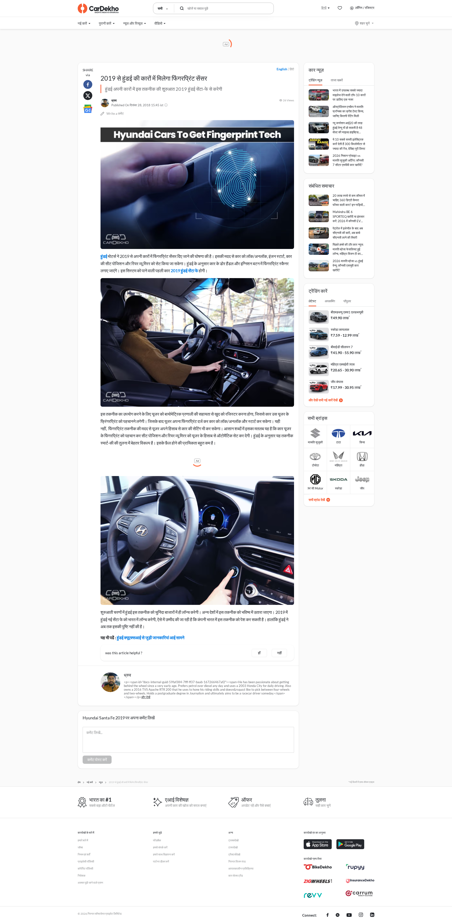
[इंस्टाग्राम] (361, 915)
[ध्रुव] (105, 103)
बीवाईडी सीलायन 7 (342, 347)
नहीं (279, 653)
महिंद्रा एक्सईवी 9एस (343, 364)
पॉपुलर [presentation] (347, 301)
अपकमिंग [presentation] (330, 301)
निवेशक (81, 875)
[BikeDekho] (318, 867)
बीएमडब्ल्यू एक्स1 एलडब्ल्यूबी (347, 312)
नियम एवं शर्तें (84, 854)
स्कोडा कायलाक (340, 329)
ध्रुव (114, 100)
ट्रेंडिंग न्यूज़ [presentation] (315, 80)
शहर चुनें (365, 23)
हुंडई (104, 256)
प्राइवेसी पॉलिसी (86, 861)
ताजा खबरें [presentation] (337, 80)
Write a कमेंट (115, 113)
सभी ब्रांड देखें (317, 500)
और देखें (145, 697)
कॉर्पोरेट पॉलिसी (85, 868)
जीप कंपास (337, 382)
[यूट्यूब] (349, 915)
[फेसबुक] (328, 915)
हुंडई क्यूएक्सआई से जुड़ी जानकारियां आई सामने (150, 637)
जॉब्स (80, 847)
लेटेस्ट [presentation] (312, 301)
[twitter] (337, 915)
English (282, 69)
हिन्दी (324, 7)
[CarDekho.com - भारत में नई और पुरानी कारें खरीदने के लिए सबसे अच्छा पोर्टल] (98, 8)
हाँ (259, 653)
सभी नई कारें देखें (328, 400)
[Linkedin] (372, 915)
